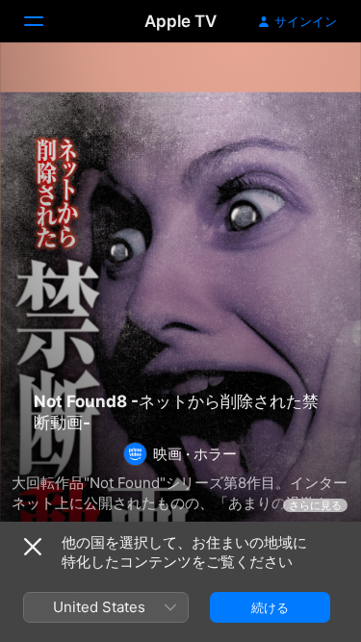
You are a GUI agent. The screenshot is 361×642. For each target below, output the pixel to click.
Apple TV (180, 21)
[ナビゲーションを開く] (45, 21)
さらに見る (315, 505)
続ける (270, 607)
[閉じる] (32, 546)
